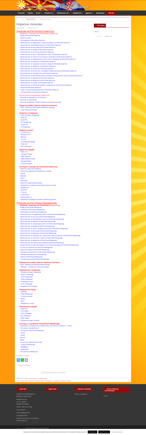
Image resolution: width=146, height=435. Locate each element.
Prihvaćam (92, 432)
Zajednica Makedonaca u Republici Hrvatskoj (37, 428)
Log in (106, 395)
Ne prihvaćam (104, 432)
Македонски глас (63, 13)
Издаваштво (77, 13)
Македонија (100, 13)
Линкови (111, 13)
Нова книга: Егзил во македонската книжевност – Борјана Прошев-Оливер (46, 381)
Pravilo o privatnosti (80, 394)
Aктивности (49, 13)
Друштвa (89, 13)
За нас (38, 13)
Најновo (30, 13)
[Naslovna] (19, 19)
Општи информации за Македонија (35, 378)
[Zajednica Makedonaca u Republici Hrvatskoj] (57, 5)
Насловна (21, 13)
